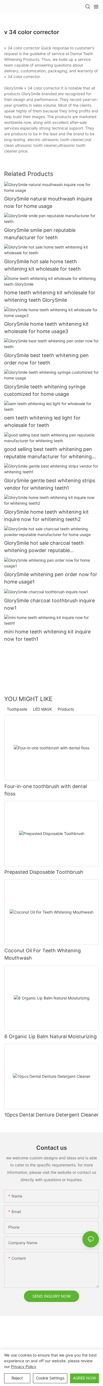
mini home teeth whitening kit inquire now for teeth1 (47, 635)
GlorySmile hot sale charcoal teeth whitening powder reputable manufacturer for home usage (44, 547)
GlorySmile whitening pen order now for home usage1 (50, 578)
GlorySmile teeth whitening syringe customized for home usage (44, 390)
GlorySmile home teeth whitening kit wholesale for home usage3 (46, 327)
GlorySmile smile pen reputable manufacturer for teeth (40, 233)
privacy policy (23, 1366)
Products (66, 709)
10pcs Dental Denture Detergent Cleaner (51, 1115)
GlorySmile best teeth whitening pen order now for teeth (46, 359)
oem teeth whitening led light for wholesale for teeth (42, 421)
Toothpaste (17, 709)
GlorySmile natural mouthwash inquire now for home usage (48, 202)
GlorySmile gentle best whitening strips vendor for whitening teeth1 (49, 484)
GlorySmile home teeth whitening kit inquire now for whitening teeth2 (46, 515)
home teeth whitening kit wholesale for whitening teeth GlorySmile (49, 296)
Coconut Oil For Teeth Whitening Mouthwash (42, 954)
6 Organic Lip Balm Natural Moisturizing (50, 1036)
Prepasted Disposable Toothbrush (43, 872)
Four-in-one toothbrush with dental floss (45, 790)
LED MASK (42, 709)
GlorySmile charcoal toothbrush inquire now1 (49, 604)
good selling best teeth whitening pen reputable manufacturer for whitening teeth (48, 453)
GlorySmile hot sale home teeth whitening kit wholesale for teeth (42, 265)
